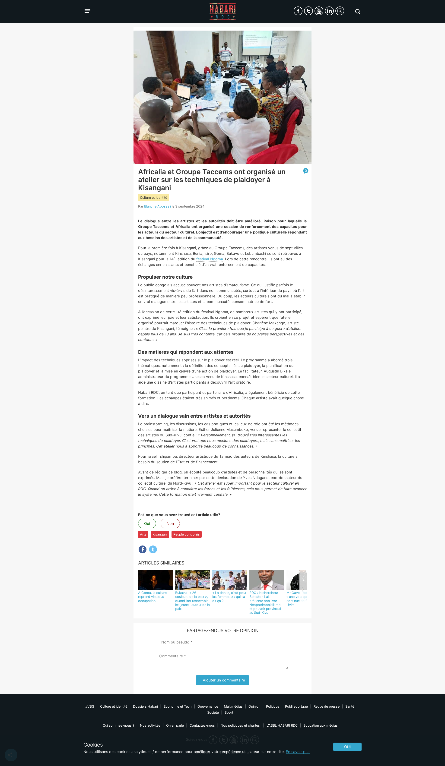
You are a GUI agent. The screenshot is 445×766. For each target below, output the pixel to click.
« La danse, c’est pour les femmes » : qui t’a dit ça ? (229, 597)
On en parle (175, 725)
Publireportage (296, 706)
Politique (272, 706)
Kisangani (160, 534)
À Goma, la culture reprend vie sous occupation (152, 597)
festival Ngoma (209, 259)
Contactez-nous (202, 725)
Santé (349, 706)
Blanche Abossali (157, 206)
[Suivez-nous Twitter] (308, 10)
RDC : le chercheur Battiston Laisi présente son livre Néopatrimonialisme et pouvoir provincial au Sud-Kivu (265, 603)
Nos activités (150, 725)
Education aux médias (320, 725)
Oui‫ (347, 746)
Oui (147, 523)
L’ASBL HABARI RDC (282, 725)
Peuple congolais (186, 534)
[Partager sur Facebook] (142, 549)
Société (213, 712)
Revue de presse (327, 706)
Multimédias (233, 706)
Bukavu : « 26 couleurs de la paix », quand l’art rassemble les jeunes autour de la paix (192, 601)
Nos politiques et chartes (241, 725)
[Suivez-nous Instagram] (339, 10)
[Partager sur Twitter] (153, 549)
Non (170, 523)
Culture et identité (153, 197)
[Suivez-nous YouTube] (319, 10)
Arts (143, 534)
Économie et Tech (178, 706)
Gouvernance (207, 706)
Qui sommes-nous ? (118, 725)
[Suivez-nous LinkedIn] (329, 10)
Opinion (254, 706)
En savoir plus (298, 751)
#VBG (89, 706)
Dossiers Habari (145, 706)
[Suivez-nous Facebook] (298, 10)
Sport (229, 712)
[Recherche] (357, 11)
